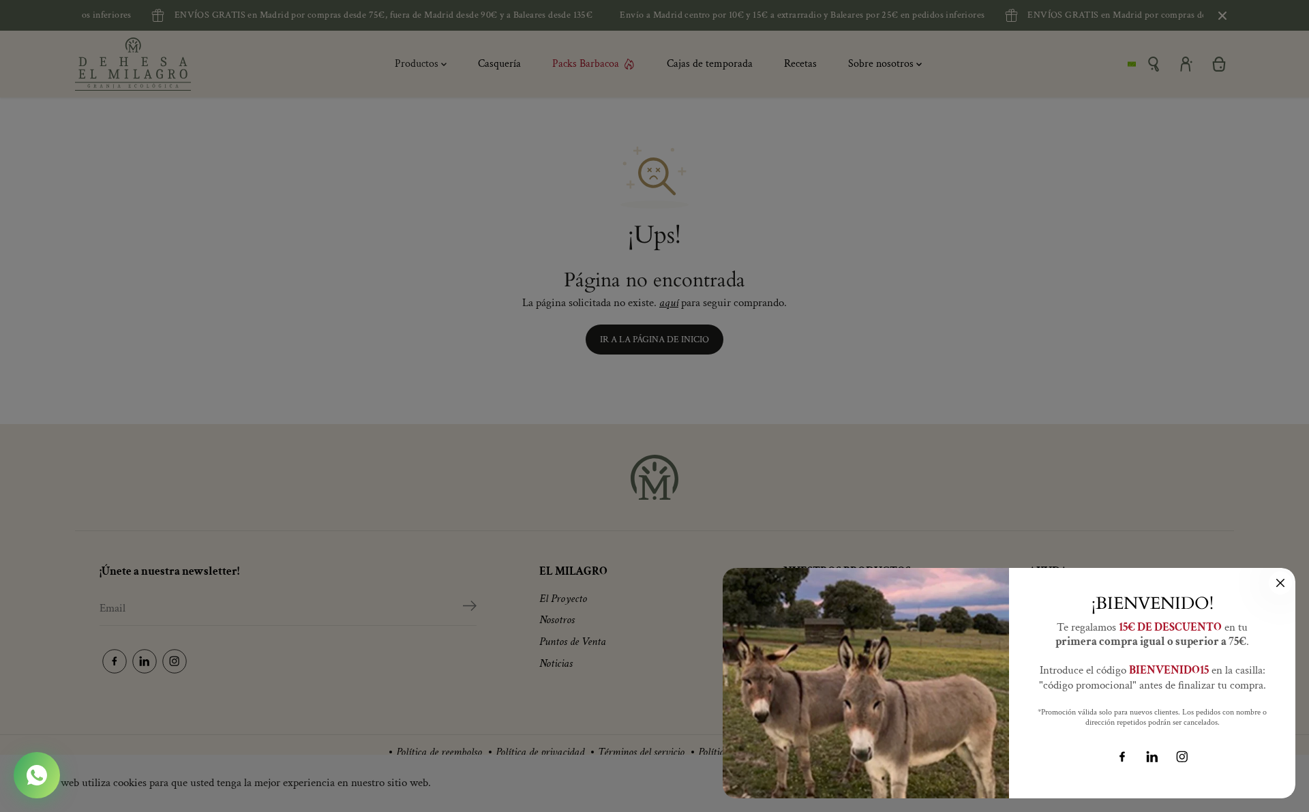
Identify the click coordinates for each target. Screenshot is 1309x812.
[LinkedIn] (1152, 757)
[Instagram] (1182, 757)
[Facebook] (1122, 757)
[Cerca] (1280, 583)
